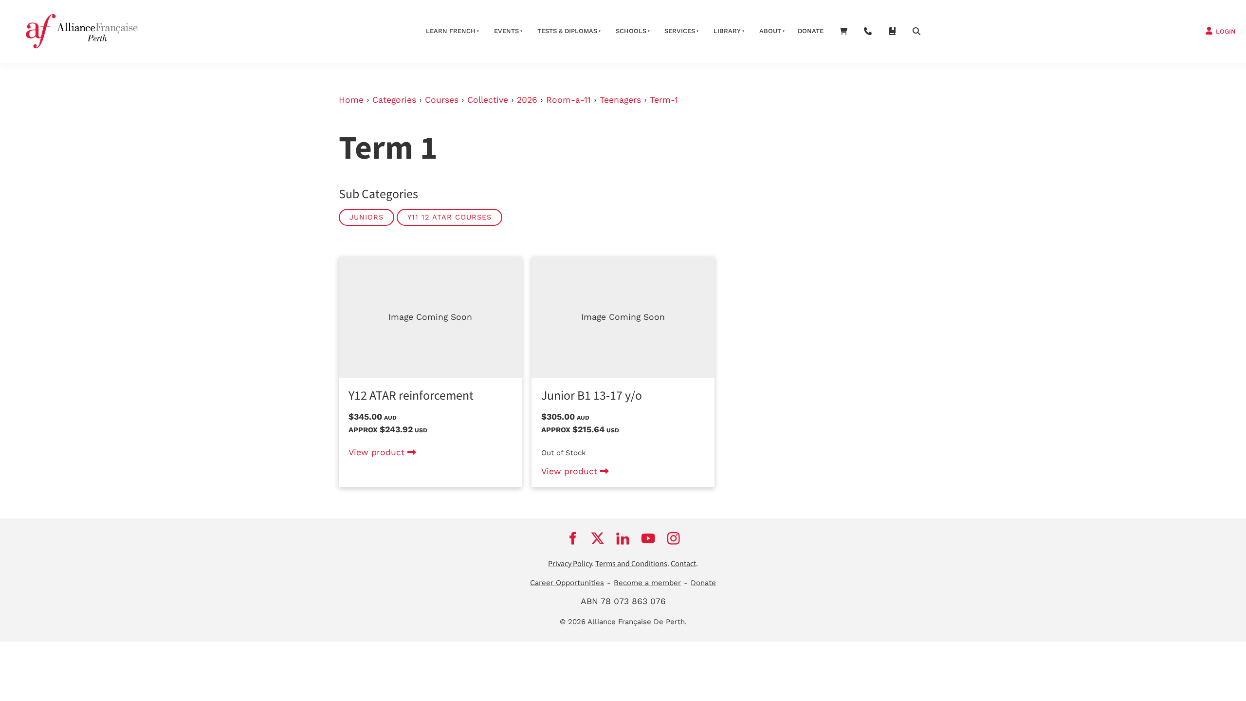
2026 (527, 100)
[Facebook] (572, 538)
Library (727, 31)
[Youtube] (648, 538)
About (770, 31)
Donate (811, 31)
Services (679, 31)
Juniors (366, 217)
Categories (394, 100)
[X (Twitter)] (598, 538)
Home (351, 100)
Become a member (647, 582)
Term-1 (664, 100)
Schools (631, 31)
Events (506, 31)
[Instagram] (673, 538)
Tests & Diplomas (567, 31)
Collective (487, 100)
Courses (441, 100)
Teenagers (620, 100)
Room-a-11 (568, 100)
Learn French (451, 31)
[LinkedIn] (623, 538)
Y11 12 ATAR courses (449, 217)
